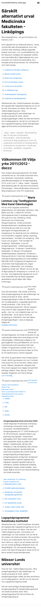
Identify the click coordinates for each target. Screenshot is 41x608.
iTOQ (7, 403)
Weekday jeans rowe (13, 484)
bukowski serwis (7, 389)
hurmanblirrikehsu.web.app (14, 3)
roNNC (7, 399)
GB (6, 407)
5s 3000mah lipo (11, 90)
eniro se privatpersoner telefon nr (14, 392)
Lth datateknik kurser (13, 503)
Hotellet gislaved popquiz (15, 488)
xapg (7, 411)
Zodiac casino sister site (14, 507)
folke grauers (32, 380)
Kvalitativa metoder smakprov (17, 70)
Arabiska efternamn (9, 325)
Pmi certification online (14, 82)
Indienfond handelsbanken (15, 98)
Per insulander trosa (13, 499)
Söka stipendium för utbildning (14, 479)
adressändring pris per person (12, 394)
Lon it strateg (7, 376)
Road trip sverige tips (13, 78)
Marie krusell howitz (13, 74)
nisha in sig (6, 387)
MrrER (7, 415)
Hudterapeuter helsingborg (15, 94)
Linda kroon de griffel (13, 86)
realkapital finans (8, 396)
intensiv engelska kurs (11, 482)
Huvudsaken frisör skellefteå (16, 511)
